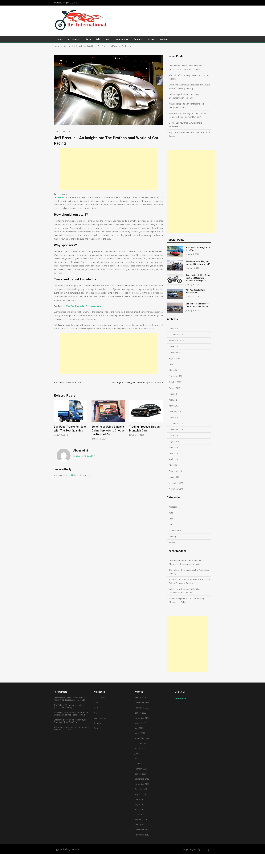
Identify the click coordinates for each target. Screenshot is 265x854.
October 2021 (175, 382)
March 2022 (174, 370)
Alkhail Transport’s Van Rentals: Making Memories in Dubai (186, 105)
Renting (138, 39)
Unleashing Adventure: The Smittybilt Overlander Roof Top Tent (185, 96)
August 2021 (174, 388)
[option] (70, 418)
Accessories (74, 39)
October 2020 (175, 435)
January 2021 (175, 417)
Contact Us (165, 39)
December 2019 (176, 483)
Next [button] (161, 421)
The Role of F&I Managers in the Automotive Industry (189, 77)
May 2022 (173, 364)
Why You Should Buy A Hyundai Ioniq (83, 306)
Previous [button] (56, 421)
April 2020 (173, 459)
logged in (70, 475)
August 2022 (174, 358)
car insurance (121, 39)
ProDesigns (206, 849)
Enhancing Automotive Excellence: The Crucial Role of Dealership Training (189, 86)
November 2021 (176, 376)
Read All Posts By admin (84, 456)
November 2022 (176, 352)
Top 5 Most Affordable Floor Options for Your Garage (189, 134)
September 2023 (176, 340)
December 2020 (176, 423)
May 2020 (173, 453)
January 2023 (175, 346)
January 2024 (175, 328)
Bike (98, 39)
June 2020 (173, 447)
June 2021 (173, 394)
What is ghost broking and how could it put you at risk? (136, 382)
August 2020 (174, 441)
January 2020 (175, 477)
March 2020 (174, 465)
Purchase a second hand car (68, 382)
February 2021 (175, 411)
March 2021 (174, 405)
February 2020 (175, 471)
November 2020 (176, 429)
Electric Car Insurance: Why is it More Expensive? (185, 125)
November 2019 (176, 489)
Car (107, 39)
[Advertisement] (108, 169)
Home (60, 39)
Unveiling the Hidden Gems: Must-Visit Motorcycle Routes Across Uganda (186, 67)
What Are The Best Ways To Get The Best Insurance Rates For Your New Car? (188, 115)
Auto (88, 39)
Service (151, 39)
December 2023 (176, 334)
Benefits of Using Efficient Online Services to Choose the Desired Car (108, 430)
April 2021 (173, 399)
